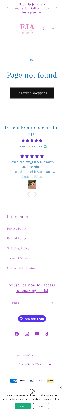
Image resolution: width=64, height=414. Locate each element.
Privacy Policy (17, 228)
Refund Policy (16, 238)
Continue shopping (32, 93)
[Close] (61, 387)
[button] (9, 29)
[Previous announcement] (7, 8)
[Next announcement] (57, 8)
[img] (32, 140)
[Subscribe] (52, 303)
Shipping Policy (18, 248)
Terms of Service (18, 258)
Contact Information (21, 268)
